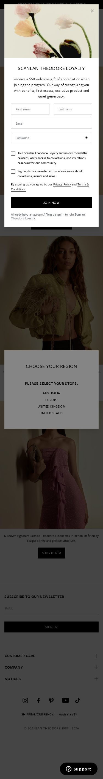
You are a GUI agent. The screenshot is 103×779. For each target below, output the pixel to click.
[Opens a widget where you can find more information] (79, 769)
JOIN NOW (51, 202)
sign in (59, 214)
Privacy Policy (62, 184)
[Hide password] (86, 137)
